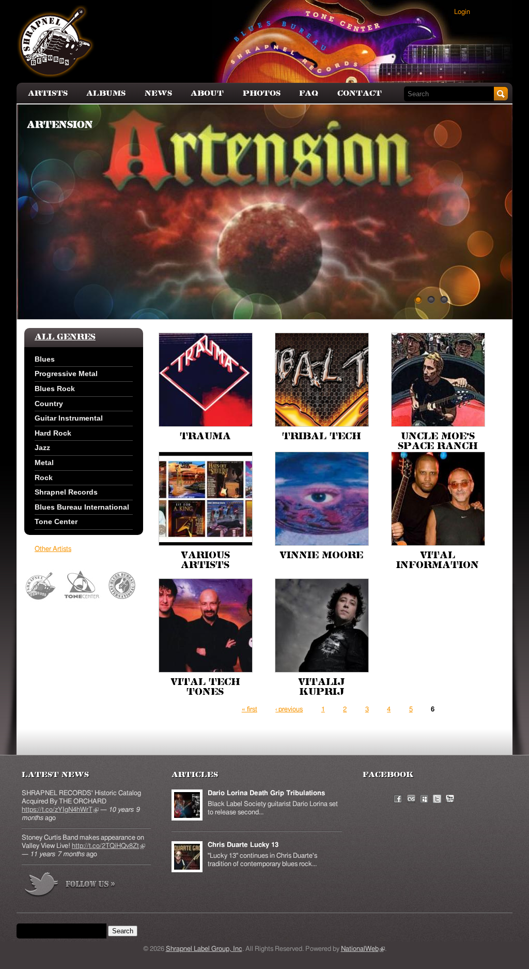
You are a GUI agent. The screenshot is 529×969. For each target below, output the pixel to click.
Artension (60, 125)
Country (49, 403)
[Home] (56, 41)
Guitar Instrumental (69, 418)
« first (249, 709)
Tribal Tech (321, 437)
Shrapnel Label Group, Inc (204, 949)
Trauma (205, 437)
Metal (44, 462)
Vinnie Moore (321, 555)
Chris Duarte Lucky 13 (243, 845)
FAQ (308, 93)
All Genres (65, 337)
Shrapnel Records (66, 492)
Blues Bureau (122, 586)
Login (462, 12)
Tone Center (56, 521)
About (207, 93)
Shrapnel (41, 586)
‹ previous (289, 709)
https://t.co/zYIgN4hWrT (60, 810)
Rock (44, 477)
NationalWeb (363, 949)
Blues (45, 359)
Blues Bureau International (82, 507)
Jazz (42, 447)
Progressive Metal (66, 373)
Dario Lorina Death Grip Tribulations (266, 793)
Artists (48, 93)
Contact (359, 93)
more (70, 886)
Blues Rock (55, 388)
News (158, 93)
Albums (106, 93)
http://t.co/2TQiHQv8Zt (108, 846)
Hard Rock (53, 433)
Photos (262, 93)
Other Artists (53, 549)
